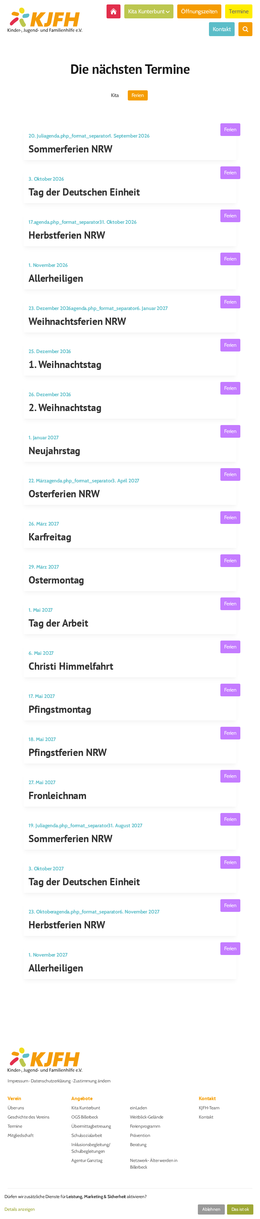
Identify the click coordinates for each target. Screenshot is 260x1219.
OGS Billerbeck (84, 1117)
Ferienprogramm (145, 1126)
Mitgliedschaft (21, 1135)
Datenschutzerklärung (51, 1081)
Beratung (138, 1144)
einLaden (138, 1108)
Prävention (140, 1135)
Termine (239, 11)
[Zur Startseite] (113, 11)
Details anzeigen (19, 1209)
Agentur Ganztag (86, 1160)
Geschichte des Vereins (28, 1117)
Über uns (16, 1108)
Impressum (18, 1081)
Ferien (138, 95)
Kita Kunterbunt (146, 11)
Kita (115, 95)
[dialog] (130, 1204)
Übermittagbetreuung (91, 1126)
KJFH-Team (209, 1108)
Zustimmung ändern (91, 1081)
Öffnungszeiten (199, 11)
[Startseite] (45, 20)
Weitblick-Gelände (146, 1117)
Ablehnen (211, 1209)
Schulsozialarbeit (86, 1135)
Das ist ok (240, 1209)
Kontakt (222, 29)
